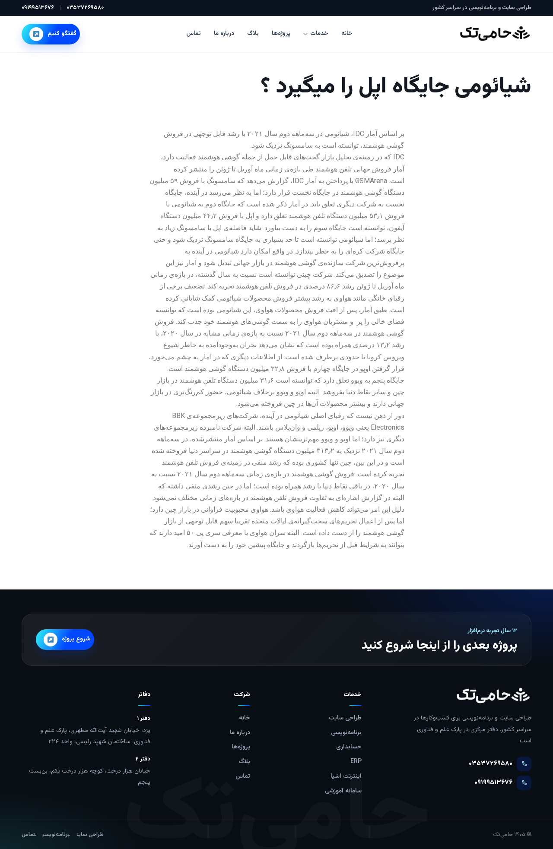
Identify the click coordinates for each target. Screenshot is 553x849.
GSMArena (371, 181)
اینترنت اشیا (346, 776)
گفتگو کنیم (62, 33)
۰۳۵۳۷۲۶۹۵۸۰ (85, 7)
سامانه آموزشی (343, 791)
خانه (347, 33)
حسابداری (349, 747)
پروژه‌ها (281, 33)
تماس (193, 33)
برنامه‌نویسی (346, 733)
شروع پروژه (76, 639)
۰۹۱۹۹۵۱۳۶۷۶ (38, 7)
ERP (356, 762)
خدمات (319, 33)
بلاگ (253, 33)
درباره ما (224, 33)
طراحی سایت (345, 718)
